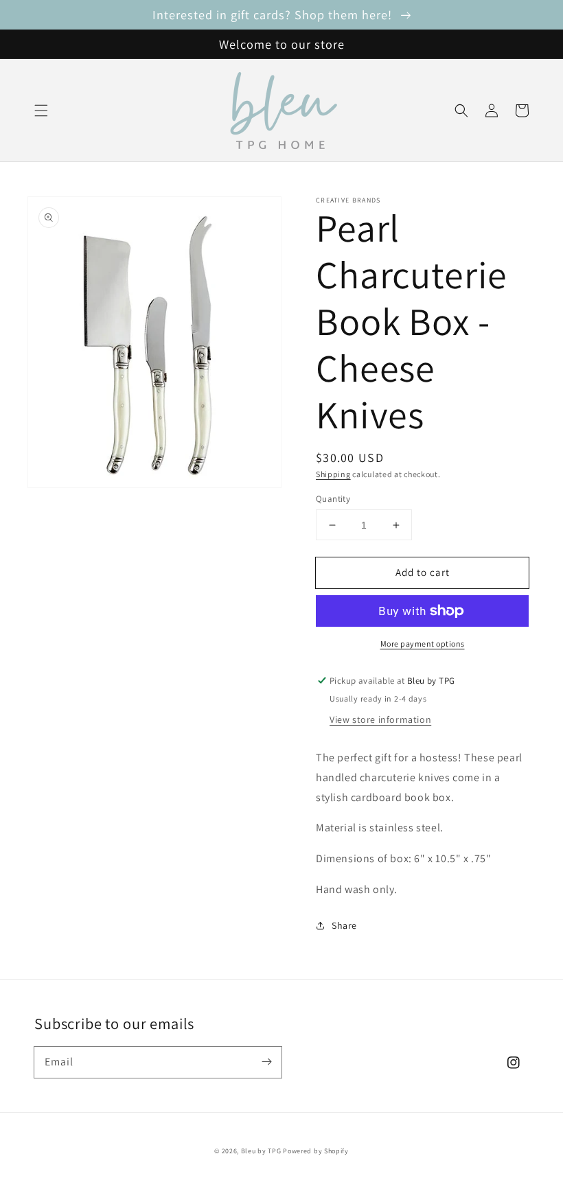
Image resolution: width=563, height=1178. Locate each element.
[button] (41, 110)
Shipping (333, 474)
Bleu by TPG (261, 1150)
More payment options (422, 643)
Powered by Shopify (316, 1150)
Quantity (333, 499)
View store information (380, 719)
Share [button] (344, 925)
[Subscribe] (266, 1062)
